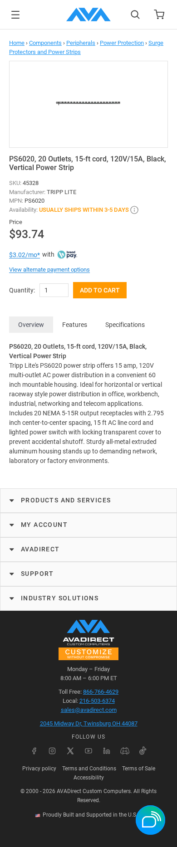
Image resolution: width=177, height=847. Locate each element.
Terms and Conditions (89, 768)
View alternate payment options (49, 269)
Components (45, 42)
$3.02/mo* (24, 254)
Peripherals (80, 42)
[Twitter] (70, 751)
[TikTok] (143, 751)
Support (37, 573)
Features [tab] (74, 324)
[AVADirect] (88, 14)
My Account (44, 524)
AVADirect (40, 549)
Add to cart (100, 290)
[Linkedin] (107, 751)
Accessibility (89, 777)
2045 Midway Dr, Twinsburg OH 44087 (89, 723)
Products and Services (66, 500)
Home (17, 42)
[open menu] (15, 14)
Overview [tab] (31, 324)
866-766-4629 (100, 691)
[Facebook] (34, 751)
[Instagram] (52, 751)
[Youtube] (88, 751)
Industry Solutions (59, 598)
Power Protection (122, 42)
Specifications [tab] (125, 324)
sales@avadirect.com (89, 709)
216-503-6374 (97, 700)
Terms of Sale (138, 768)
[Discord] (125, 751)
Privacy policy (39, 768)
